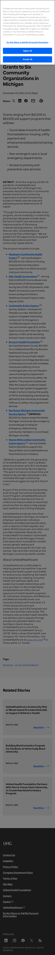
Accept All (27, 59)
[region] (27, 32)
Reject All (27, 50)
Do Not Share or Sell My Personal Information (27, 42)
